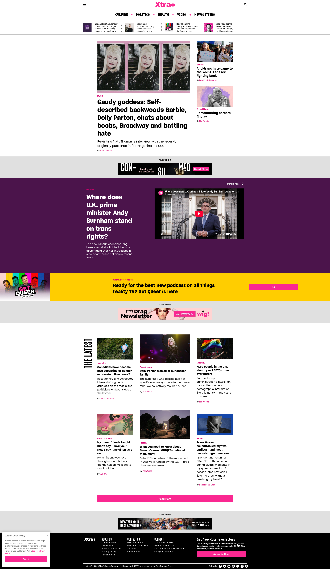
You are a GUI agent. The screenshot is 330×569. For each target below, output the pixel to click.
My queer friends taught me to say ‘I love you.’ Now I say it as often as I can (114, 448)
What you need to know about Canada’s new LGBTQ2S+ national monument (162, 450)
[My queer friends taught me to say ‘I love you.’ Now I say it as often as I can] (115, 425)
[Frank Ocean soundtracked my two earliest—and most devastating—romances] (215, 425)
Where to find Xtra (164, 545)
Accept (26, 559)
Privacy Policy (109, 552)
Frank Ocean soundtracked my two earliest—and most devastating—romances (213, 448)
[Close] (47, 535)
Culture (121, 15)
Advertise (132, 548)
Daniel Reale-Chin (207, 485)
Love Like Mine (104, 438)
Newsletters (204, 15)
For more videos (233, 184)
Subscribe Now (221, 554)
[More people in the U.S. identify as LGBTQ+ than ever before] (215, 350)
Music (100, 96)
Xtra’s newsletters (163, 542)
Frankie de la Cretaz (208, 80)
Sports (200, 65)
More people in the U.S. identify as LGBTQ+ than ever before (213, 370)
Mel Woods (204, 121)
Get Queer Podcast (123, 280)
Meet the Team (135, 542)
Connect (159, 539)
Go (273, 287)
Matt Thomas (106, 151)
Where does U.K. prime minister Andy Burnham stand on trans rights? (109, 216)
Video (181, 15)
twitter (224, 566)
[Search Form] (245, 5)
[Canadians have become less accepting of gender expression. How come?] (115, 350)
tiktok (237, 566)
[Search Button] (245, 4)
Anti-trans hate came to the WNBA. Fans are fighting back (215, 72)
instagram (233, 566)
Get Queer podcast (164, 552)
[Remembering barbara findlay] (215, 96)
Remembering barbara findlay (214, 114)
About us (107, 539)
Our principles (109, 542)
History (143, 443)
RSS (246, 566)
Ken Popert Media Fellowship (169, 548)
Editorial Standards (111, 548)
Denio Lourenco (107, 399)
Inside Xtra (107, 545)
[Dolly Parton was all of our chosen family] (165, 350)
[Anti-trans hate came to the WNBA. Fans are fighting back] (215, 51)
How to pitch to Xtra (137, 545)
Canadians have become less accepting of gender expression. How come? (114, 370)
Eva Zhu (103, 474)
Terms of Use (108, 555)
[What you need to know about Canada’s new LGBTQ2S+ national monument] (165, 425)
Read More (165, 498)
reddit (242, 566)
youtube (228, 566)
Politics (143, 15)
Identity (101, 363)
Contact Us (133, 539)
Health (163, 15)
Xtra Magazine (165, 5)
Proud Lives (202, 109)
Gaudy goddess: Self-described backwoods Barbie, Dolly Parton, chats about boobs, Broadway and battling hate (142, 117)
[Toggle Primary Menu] (84, 5)
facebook (220, 566)
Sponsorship (133, 552)
